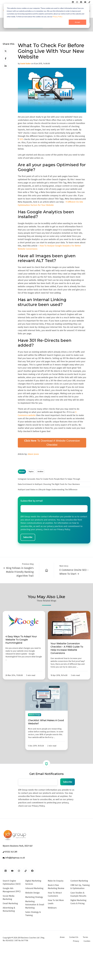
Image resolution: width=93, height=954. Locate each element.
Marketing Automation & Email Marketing (34, 904)
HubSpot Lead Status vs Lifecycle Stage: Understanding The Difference (47, 489)
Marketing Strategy (34, 897)
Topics (31, 472)
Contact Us (73, 937)
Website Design (32, 893)
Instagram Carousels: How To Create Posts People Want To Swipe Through (49, 479)
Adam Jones (33, 454)
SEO (21, 139)
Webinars (52, 908)
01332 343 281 (10, 852)
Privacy (76, 941)
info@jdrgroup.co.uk (15, 857)
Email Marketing (10, 903)
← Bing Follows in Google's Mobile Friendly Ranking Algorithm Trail (18, 571)
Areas (62, 937)
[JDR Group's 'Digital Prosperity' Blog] (46, 570)
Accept (77, 22)
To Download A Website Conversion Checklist (52, 442)
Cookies (87, 941)
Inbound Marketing (34, 888)
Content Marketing (79, 881)
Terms (85, 937)
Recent (22, 472)
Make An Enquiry (55, 881)
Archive (40, 472)
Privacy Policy (57, 17)
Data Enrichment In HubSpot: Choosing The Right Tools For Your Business (49, 484)
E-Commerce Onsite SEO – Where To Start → (74, 571)
